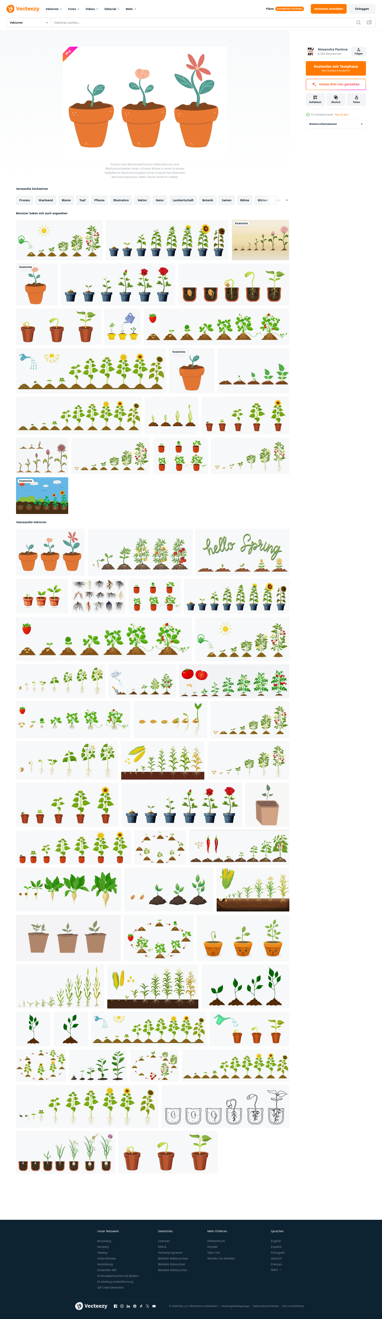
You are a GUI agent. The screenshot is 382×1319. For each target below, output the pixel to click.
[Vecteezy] (22, 9)
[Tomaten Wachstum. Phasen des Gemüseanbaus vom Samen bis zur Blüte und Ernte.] (250, 455)
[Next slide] (283, 200)
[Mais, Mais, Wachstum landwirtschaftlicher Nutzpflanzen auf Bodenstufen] (162, 760)
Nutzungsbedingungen (236, 1306)
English (276, 1241)
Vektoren (52, 9)
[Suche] (358, 22)
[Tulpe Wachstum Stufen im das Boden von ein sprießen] (172, 415)
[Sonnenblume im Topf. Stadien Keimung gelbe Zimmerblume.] (73, 847)
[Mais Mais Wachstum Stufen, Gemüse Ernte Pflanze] (152, 986)
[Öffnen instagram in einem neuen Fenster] (122, 1306)
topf (82, 200)
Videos (90, 9)
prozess (24, 200)
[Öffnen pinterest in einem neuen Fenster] (134, 1306)
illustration (121, 200)
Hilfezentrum (216, 1241)
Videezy (102, 1252)
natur (160, 200)
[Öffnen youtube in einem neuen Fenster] (154, 1306)
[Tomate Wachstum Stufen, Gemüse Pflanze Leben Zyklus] (234, 681)
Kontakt (212, 1247)
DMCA (162, 1247)
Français (276, 1264)
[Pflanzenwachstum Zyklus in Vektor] (42, 495)
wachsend (46, 200)
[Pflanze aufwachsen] (42, 455)
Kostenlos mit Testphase (336, 68)
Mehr (129, 9)
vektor (142, 200)
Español (276, 1247)
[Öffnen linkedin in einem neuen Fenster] (128, 1306)
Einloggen (362, 9)
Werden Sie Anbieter (221, 1258)
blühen (263, 200)
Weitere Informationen (323, 124)
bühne (244, 200)
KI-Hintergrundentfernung (115, 1282)
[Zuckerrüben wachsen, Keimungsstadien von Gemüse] (68, 889)
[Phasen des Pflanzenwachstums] (253, 370)
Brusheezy (104, 1241)
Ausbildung (105, 1264)
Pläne (270, 9)
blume (66, 200)
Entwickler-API (107, 1270)
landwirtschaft (183, 200)
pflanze (99, 200)
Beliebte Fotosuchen (171, 1264)
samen (226, 200)
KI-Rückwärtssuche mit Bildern (118, 1276)
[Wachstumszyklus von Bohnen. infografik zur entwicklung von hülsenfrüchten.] (160, 847)
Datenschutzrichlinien (266, 1306)
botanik (207, 200)
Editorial (110, 9)
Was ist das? (342, 114)
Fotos (72, 9)
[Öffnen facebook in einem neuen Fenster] (115, 1306)
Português (278, 1252)
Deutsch (276, 1258)
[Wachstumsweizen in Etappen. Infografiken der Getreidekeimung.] (60, 986)
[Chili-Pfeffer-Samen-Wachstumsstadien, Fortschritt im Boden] (239, 847)
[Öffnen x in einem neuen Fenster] (147, 1306)
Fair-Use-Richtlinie (293, 1306)
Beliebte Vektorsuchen (173, 1258)
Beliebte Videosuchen (172, 1270)
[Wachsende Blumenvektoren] (260, 240)
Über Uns (213, 1252)
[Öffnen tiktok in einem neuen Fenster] (141, 1306)
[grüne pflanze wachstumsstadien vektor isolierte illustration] (245, 986)
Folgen (359, 53)
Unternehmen (106, 1258)
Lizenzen (164, 1241)
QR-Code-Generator (110, 1287)
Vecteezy (103, 1247)
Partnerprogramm (170, 1252)
